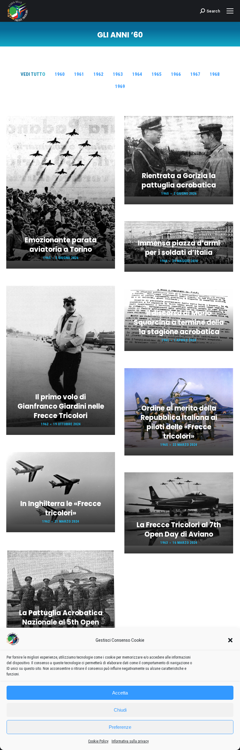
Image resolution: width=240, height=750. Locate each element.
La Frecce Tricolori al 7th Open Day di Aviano (179, 529)
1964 (137, 74)
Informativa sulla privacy (130, 741)
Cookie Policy (98, 741)
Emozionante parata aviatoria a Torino (61, 244)
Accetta (120, 692)
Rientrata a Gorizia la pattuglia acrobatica (179, 180)
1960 (60, 74)
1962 (98, 74)
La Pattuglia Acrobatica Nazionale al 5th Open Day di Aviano (60, 622)
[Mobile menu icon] (230, 11)
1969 (120, 86)
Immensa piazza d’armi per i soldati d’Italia (179, 247)
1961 (79, 74)
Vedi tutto (33, 74)
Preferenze (120, 727)
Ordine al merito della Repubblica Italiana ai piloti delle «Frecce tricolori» (179, 422)
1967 (195, 74)
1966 (176, 74)
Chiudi (120, 710)
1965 (157, 74)
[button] (230, 640)
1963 (118, 74)
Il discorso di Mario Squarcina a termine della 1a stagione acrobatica (179, 322)
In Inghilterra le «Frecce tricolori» (60, 508)
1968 (215, 74)
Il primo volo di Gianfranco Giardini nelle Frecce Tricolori (61, 406)
